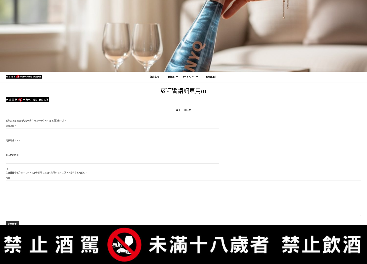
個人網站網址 (12, 154)
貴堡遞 (171, 76)
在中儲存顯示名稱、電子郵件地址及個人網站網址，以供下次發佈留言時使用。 (46, 172)
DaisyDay (189, 76)
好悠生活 (154, 76)
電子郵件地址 (13, 140)
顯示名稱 (11, 126)
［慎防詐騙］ (210, 76)
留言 (8, 178)
